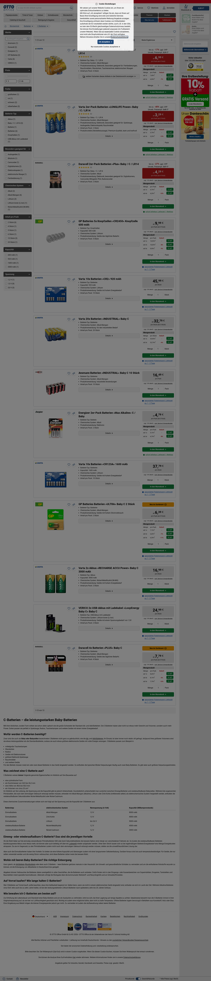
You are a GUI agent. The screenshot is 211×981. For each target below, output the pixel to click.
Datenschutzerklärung (119, 37)
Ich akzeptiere (104, 42)
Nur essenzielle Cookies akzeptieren (104, 47)
